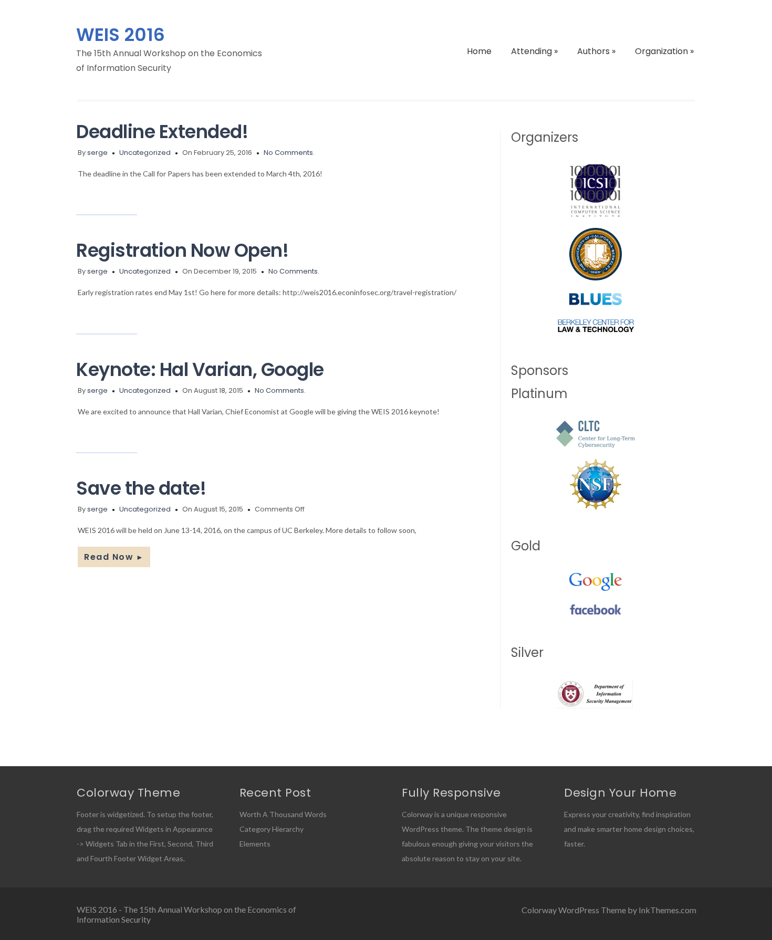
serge (97, 153)
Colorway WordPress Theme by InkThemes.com (608, 910)
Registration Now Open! (182, 250)
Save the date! (141, 488)
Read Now (114, 557)
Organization (664, 51)
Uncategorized (145, 153)
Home (479, 51)
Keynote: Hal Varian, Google (200, 369)
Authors (596, 51)
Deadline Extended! (162, 131)
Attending (534, 51)
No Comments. (289, 153)
